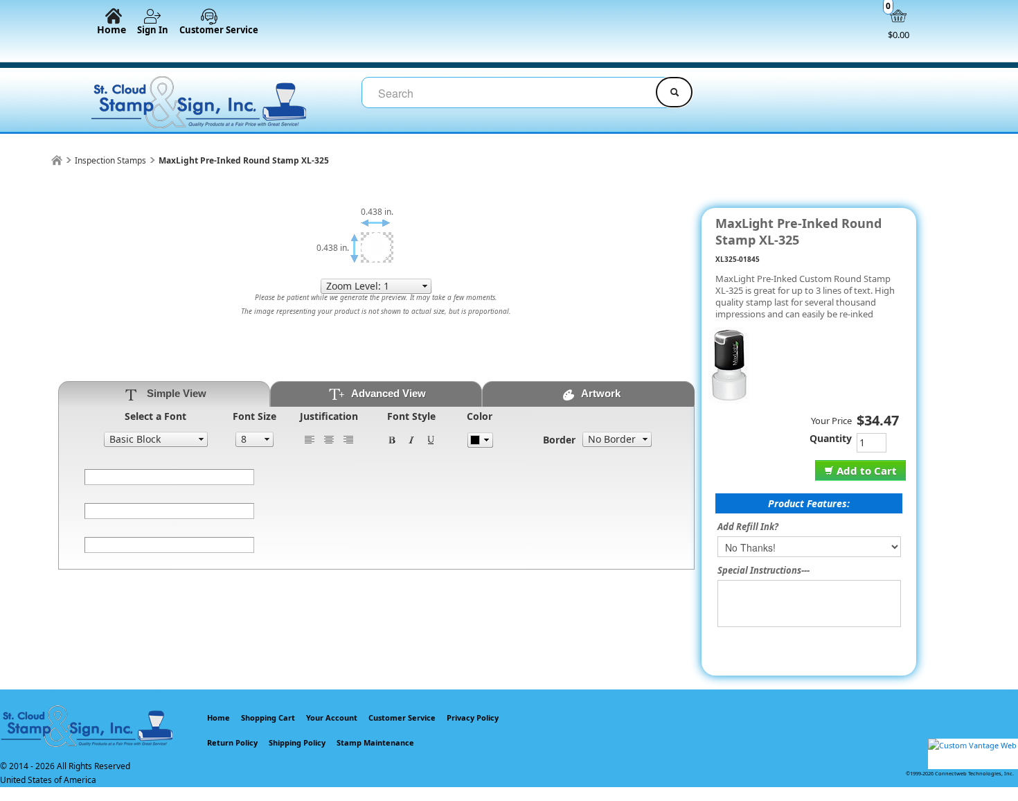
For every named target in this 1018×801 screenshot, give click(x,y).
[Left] (310, 439)
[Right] (348, 439)
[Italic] (411, 439)
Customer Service (218, 30)
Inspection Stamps (110, 160)
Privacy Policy (473, 717)
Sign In (152, 30)
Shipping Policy (297, 742)
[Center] (329, 439)
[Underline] (431, 439)
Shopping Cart (268, 717)
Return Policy (232, 742)
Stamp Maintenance (375, 742)
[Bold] (392, 439)
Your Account (331, 717)
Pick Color (480, 440)
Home (111, 29)
